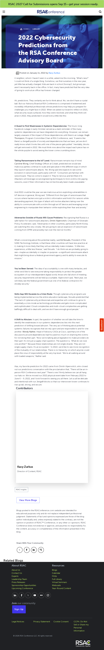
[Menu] (4, 11)
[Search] (100, 11)
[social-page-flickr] (41, 595)
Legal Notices (18, 621)
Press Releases (18, 582)
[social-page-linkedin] (15, 595)
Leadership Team (19, 579)
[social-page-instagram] (48, 595)
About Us (16, 570)
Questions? (101, 325)
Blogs (54, 570)
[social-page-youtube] (35, 595)
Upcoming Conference (22, 588)
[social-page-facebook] (21, 595)
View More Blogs (28, 500)
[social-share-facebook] (27, 550)
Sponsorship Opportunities (24, 585)
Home (26, 29)
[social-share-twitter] (20, 550)
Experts (15, 576)
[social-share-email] (41, 550)
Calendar (56, 573)
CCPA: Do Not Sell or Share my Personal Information (81, 626)
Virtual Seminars (59, 582)
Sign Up (19, 609)
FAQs (54, 576)
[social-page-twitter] (28, 595)
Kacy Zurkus (54, 73)
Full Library (57, 579)
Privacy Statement (41, 621)
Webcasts (56, 585)
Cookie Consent (61, 621)
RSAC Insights (21, 489)
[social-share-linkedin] (34, 550)
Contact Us (17, 573)
